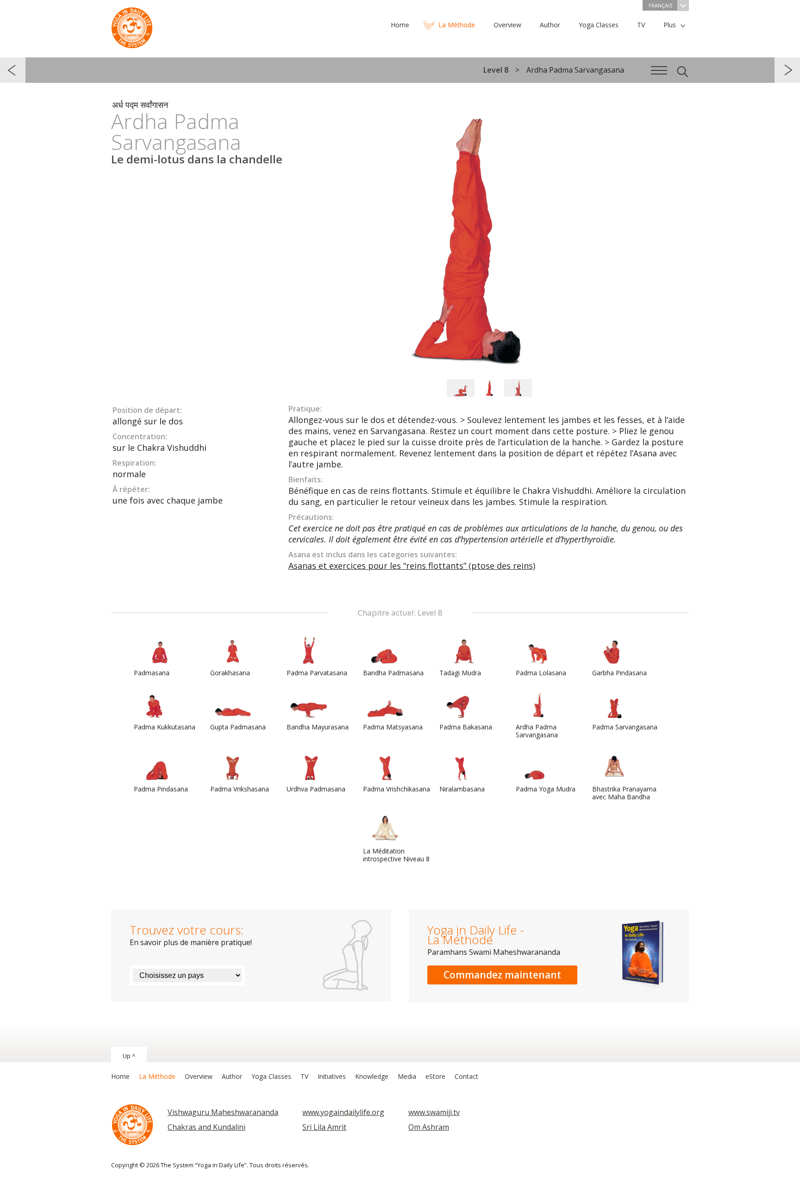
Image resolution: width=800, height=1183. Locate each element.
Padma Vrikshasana (239, 789)
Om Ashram (428, 1127)
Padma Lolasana (541, 672)
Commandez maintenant (502, 974)
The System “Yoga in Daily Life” (132, 25)
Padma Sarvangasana (624, 726)
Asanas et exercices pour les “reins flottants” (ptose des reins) (411, 565)
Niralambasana (462, 789)
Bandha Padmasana (393, 672)
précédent (12, 70)
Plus (669, 24)
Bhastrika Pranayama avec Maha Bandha (624, 793)
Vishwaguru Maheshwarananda (223, 1112)
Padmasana (151, 672)
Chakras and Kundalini (206, 1127)
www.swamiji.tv (434, 1112)
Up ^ (129, 1056)
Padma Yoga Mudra (545, 789)
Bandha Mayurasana (318, 726)
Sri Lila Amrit (324, 1127)
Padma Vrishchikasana (396, 789)
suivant (787, 70)
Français (660, 5)
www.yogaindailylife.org (343, 1112)
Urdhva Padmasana (316, 789)
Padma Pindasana (161, 789)
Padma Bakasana (465, 726)
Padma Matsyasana (393, 726)
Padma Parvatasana (317, 672)
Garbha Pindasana (619, 672)
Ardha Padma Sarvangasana (537, 730)
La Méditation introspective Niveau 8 (396, 855)
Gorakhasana (230, 672)
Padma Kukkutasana (164, 726)
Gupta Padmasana (238, 726)
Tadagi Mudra (460, 672)
